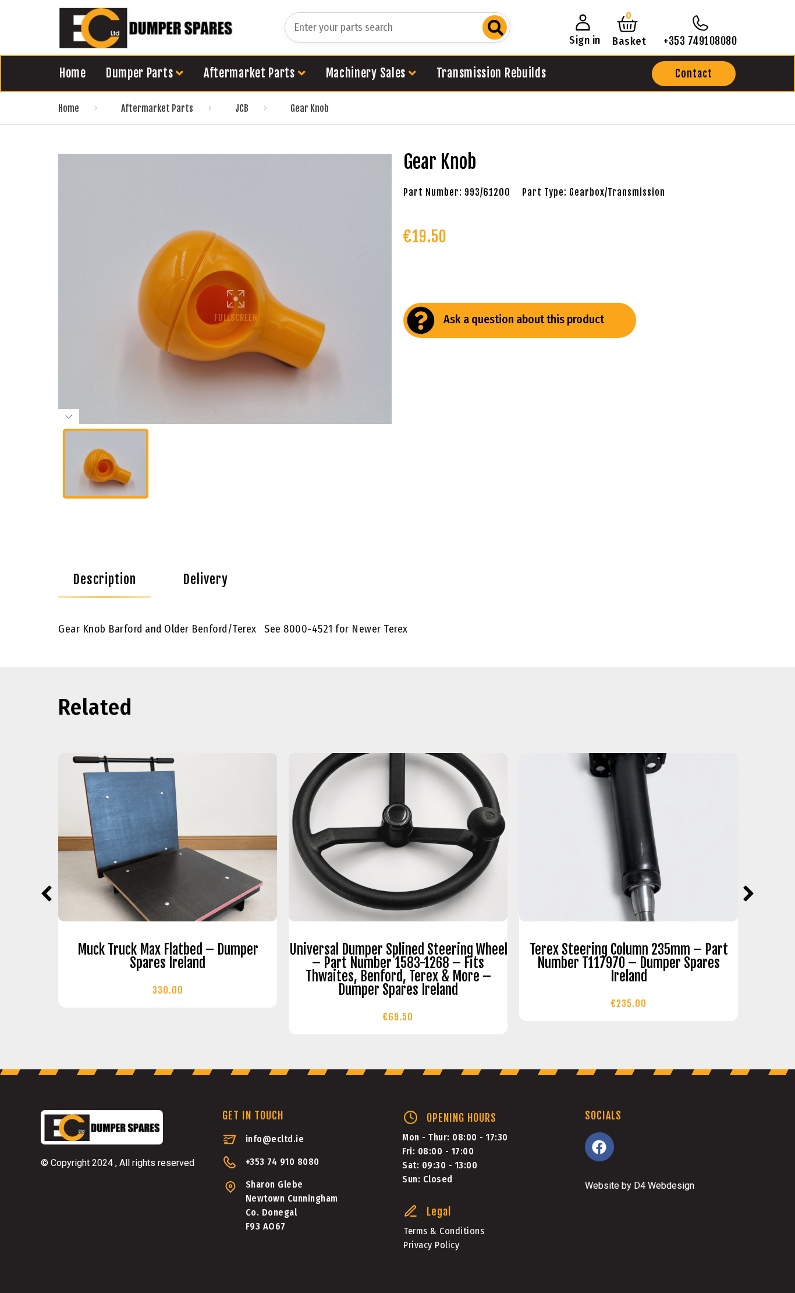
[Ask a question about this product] (421, 320)
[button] (694, 73)
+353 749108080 (700, 40)
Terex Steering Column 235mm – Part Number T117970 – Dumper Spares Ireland (629, 963)
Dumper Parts (139, 73)
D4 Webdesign (664, 1185)
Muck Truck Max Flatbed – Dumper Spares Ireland (167, 956)
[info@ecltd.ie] (229, 1139)
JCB (242, 108)
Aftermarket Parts (249, 73)
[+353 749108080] (700, 23)
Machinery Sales (366, 73)
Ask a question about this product (523, 319)
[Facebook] (599, 1146)
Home (72, 73)
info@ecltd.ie (275, 1138)
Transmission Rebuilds (491, 73)
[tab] (104, 579)
